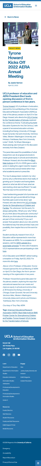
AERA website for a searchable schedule (17, 244)
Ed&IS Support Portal (9, 425)
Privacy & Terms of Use (10, 462)
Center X (5, 400)
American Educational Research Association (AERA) (17, 311)
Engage (22, 364)
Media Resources (8, 429)
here (4, 251)
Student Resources (8, 418)
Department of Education (10, 367)
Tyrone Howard (9, 106)
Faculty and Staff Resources (11, 421)
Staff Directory (7, 414)
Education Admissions (9, 377)
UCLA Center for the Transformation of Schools (20, 118)
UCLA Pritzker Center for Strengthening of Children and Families (19, 205)
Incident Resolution (26, 381)
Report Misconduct (9, 458)
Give (21, 367)
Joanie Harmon (17, 82)
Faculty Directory (8, 410)
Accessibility (7, 453)
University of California (24, 442)
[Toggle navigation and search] (36, 5)
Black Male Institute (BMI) (27, 312)
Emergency (6, 448)
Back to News (13, 17)
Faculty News (14, 48)
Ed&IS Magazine (25, 377)
